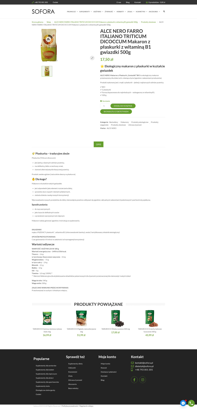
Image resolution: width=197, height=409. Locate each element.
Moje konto (105, 364)
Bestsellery (113, 122)
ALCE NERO (111, 128)
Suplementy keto (43, 386)
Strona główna (37, 22)
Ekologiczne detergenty (45, 390)
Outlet (55, 2)
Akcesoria (72, 384)
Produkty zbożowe (148, 22)
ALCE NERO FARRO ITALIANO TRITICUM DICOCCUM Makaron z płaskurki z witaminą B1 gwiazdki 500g (96, 22)
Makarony (125, 122)
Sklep (49, 22)
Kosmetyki (72, 372)
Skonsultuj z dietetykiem (116, 111)
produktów (157, 2)
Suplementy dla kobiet (45, 370)
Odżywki (72, 368)
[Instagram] (142, 379)
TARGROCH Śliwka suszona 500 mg (115, 329)
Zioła (70, 376)
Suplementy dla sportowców (47, 382)
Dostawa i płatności (109, 372)
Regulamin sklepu (86, 406)
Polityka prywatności (70, 406)
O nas (119, 2)
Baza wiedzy (73, 388)
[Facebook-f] (134, 379)
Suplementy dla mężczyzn (46, 374)
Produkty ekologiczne (139, 122)
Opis (98, 144)
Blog (128, 2)
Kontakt (137, 2)
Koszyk (104, 368)
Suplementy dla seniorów (46, 365)
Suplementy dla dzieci (44, 378)
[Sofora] (43, 11)
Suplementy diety (75, 364)
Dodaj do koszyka (123, 106)
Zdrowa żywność (135, 125)
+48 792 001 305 (41, 2)
